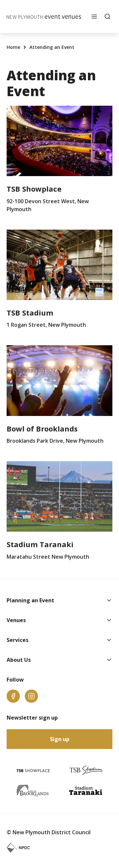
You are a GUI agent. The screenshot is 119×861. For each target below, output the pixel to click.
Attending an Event (51, 47)
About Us (19, 659)
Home (14, 47)
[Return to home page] (44, 17)
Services (17, 640)
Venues (16, 620)
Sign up (59, 739)
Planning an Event (30, 600)
